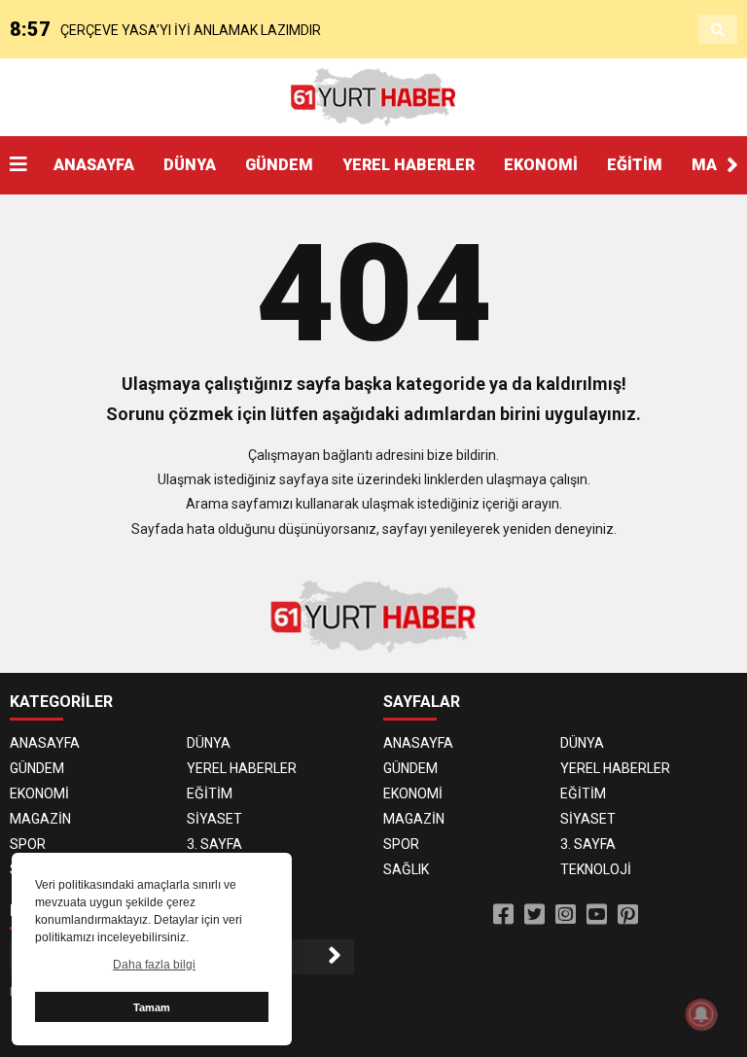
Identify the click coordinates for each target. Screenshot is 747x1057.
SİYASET (214, 819)
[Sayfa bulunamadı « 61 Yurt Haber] (373, 96)
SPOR (28, 844)
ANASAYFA (93, 165)
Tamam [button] (151, 1007)
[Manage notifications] (701, 1014)
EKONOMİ (541, 165)
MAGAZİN (40, 819)
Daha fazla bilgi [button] (154, 964)
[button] (732, 165)
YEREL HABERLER (408, 165)
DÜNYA (189, 165)
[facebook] (503, 915)
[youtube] (597, 915)
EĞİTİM (634, 165)
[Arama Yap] (718, 30)
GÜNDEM (279, 165)
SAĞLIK (406, 869)
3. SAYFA (214, 844)
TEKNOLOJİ (595, 869)
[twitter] (534, 915)
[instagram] (565, 915)
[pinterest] (628, 915)
